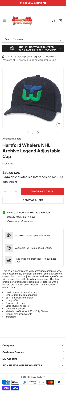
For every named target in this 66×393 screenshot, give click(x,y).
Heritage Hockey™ (36, 377)
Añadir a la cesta (42, 191)
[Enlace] (22, 20)
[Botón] (6, 48)
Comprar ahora (33, 200)
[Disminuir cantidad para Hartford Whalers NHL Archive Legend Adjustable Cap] (4, 191)
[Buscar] (59, 39)
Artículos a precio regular (26, 56)
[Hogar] (4, 56)
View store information (20, 221)
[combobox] (33, 39)
